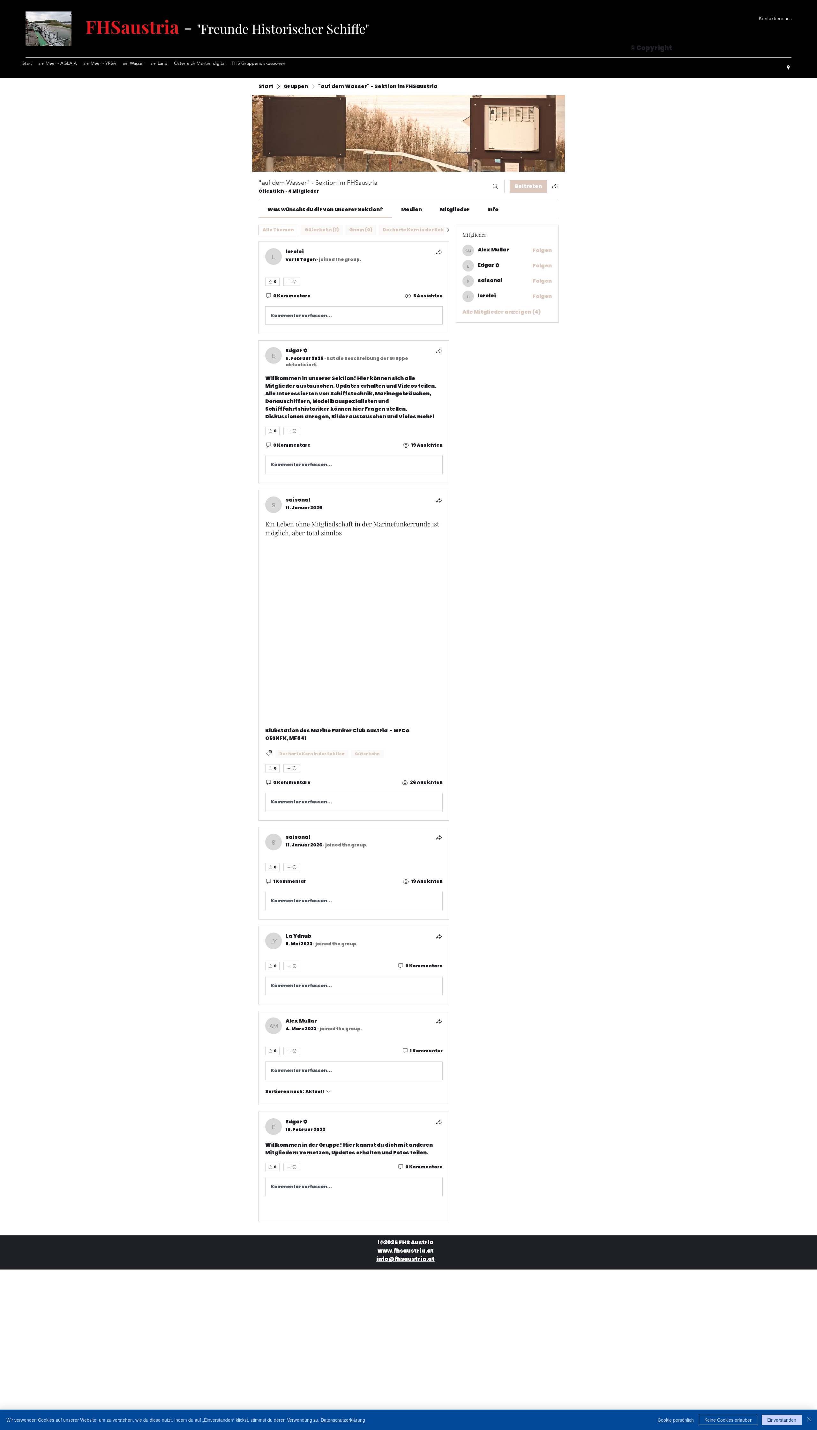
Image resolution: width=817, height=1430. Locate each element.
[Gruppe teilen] (554, 186)
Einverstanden (781, 1420)
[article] (354, 288)
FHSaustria (132, 26)
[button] (775, 18)
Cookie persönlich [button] (676, 1420)
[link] (325, 209)
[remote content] (354, 613)
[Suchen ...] (495, 186)
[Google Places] (788, 67)
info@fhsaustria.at (405, 1238)
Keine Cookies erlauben (728, 1420)
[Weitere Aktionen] (439, 1056)
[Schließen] (809, 1420)
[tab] (278, 230)
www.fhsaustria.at (406, 1230)
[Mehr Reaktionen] (291, 282)
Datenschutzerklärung (343, 1420)
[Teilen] (439, 252)
